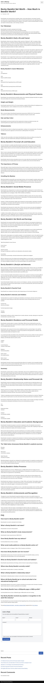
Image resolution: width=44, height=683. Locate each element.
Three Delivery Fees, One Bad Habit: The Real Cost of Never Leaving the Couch (16, 662)
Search (2, 650)
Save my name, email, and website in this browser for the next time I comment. (18, 636)
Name (3, 617)
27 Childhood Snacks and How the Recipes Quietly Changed (12, 660)
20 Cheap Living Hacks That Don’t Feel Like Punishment (11, 666)
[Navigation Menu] (42, 2)
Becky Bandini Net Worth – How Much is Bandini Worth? (15, 605)
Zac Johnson (35, 605)
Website (30, 617)
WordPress (10, 681)
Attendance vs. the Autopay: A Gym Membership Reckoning (12, 664)
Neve (2, 681)
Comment (4, 622)
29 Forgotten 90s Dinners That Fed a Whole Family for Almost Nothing (14, 668)
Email (17, 617)
